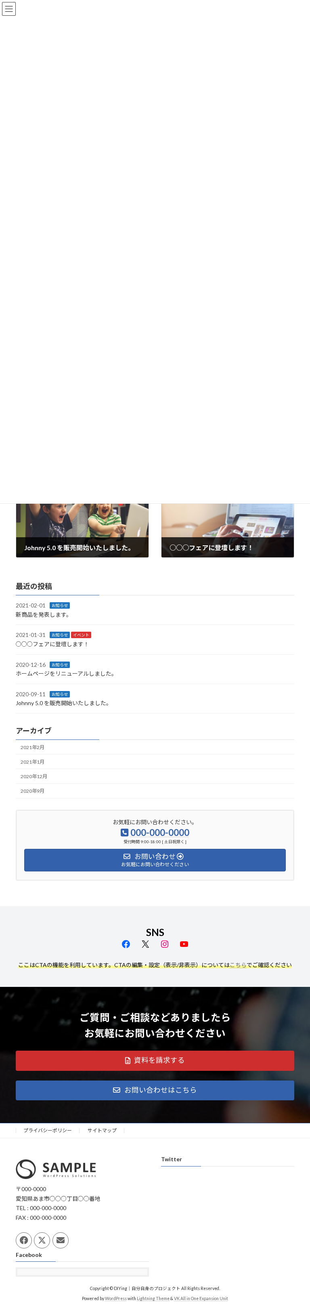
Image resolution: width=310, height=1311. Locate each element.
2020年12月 (34, 776)
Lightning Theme (153, 1298)
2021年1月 (32, 762)
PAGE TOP (295, 1263)
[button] (155, 1061)
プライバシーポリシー (47, 1130)
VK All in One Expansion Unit (201, 1298)
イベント (81, 634)
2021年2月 (32, 747)
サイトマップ (102, 1130)
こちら (238, 964)
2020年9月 (32, 791)
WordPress (116, 1298)
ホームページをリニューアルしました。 (66, 673)
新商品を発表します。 (44, 614)
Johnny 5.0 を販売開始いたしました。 (64, 702)
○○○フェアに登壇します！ (52, 644)
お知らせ (60, 605)
